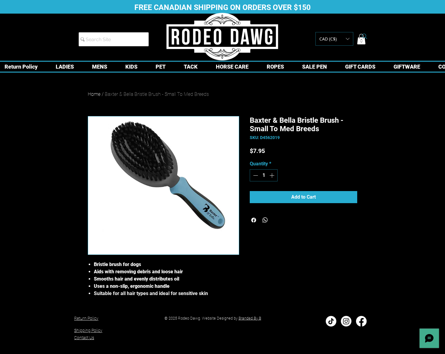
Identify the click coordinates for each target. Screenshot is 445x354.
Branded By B (250, 318)
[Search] (364, 36)
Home (94, 94)
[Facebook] (361, 321)
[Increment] (272, 175)
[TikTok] (331, 321)
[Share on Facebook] (253, 220)
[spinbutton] (263, 175)
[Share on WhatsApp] (265, 220)
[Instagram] (346, 321)
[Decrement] (255, 175)
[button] (334, 39)
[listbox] (334, 39)
